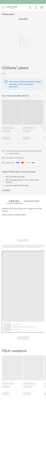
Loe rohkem (6, 190)
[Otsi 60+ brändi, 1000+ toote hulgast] (30, 7)
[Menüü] (3, 7)
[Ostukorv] (41, 7)
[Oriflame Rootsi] (12, 7)
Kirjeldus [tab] (14, 201)
